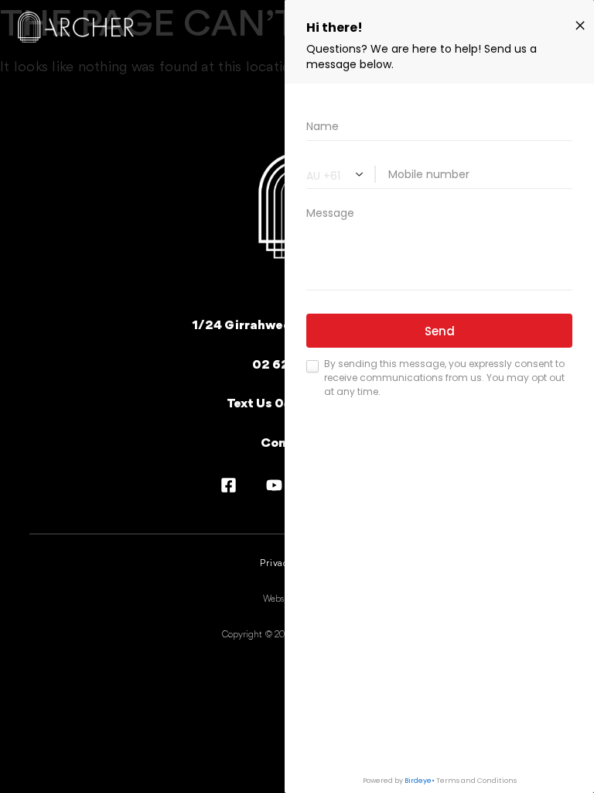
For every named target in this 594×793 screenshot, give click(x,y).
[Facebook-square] (228, 485)
